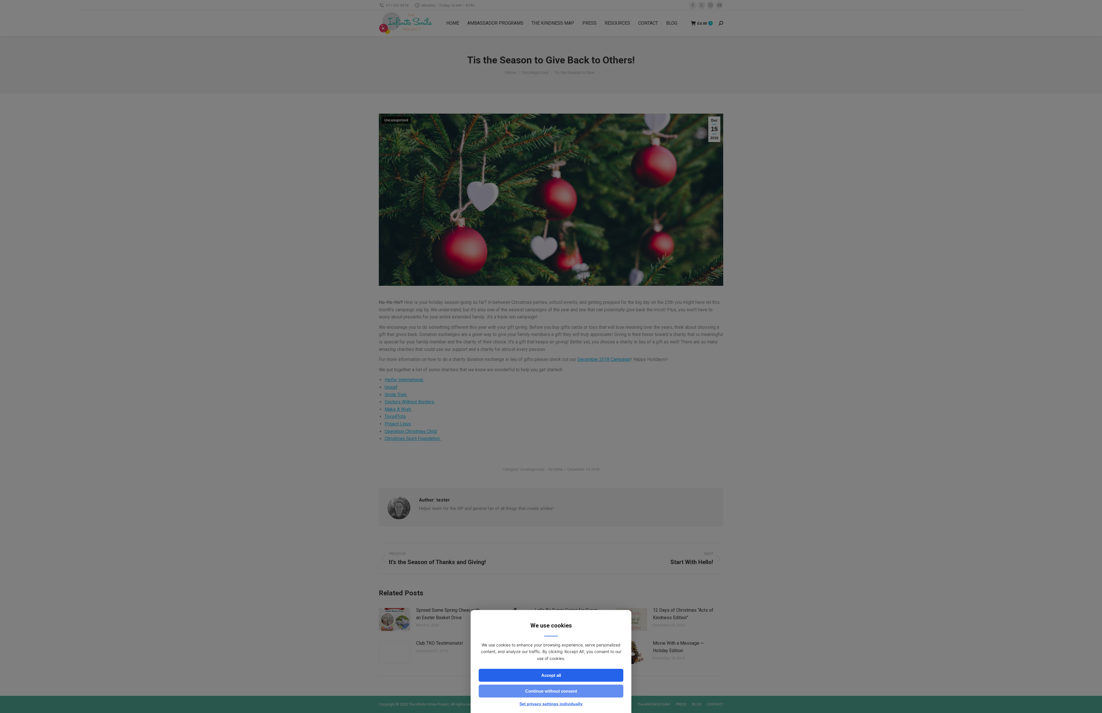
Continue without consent (551, 691)
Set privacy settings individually (551, 704)
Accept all (551, 675)
